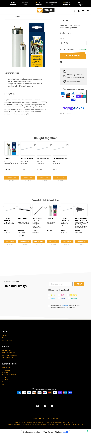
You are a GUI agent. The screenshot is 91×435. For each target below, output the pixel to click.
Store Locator (7, 350)
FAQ (3, 384)
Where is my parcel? (9, 374)
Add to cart (11, 178)
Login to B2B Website (9, 352)
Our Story (5, 335)
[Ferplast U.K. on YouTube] (50, 406)
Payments (5, 377)
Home (18, 17)
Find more (12, 181)
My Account (6, 370)
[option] (18, 3)
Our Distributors (8, 357)
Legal (35, 418)
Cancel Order (7, 381)
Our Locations (7, 340)
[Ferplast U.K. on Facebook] (43, 406)
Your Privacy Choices (53, 432)
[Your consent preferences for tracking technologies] (87, 431)
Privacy (42, 418)
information (65, 305)
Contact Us (6, 367)
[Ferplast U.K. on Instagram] (37, 406)
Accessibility (52, 418)
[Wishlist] (83, 11)
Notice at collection (31, 432)
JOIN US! (79, 284)
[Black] (23, 235)
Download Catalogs (9, 355)
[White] (20, 235)
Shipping (5, 372)
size (62, 38)
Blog (3, 337)
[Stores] (74, 11)
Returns (5, 379)
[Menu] (3, 11)
